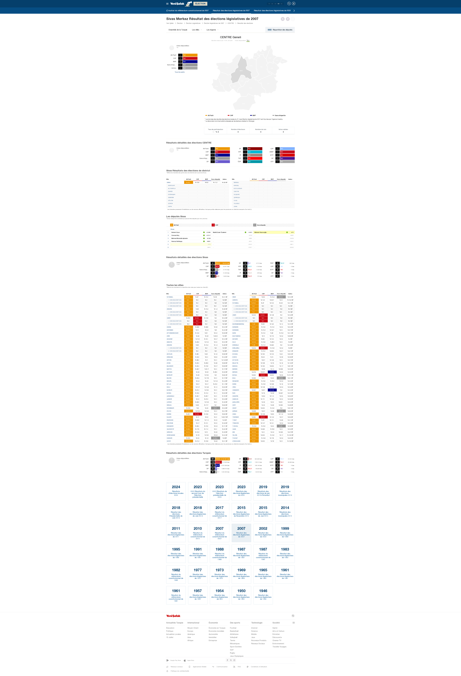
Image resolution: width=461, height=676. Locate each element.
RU (281, 3)
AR (275, 3)
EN (272, 3)
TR (269, 3)
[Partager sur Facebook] (288, 19)
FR (278, 3)
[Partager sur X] (283, 19)
